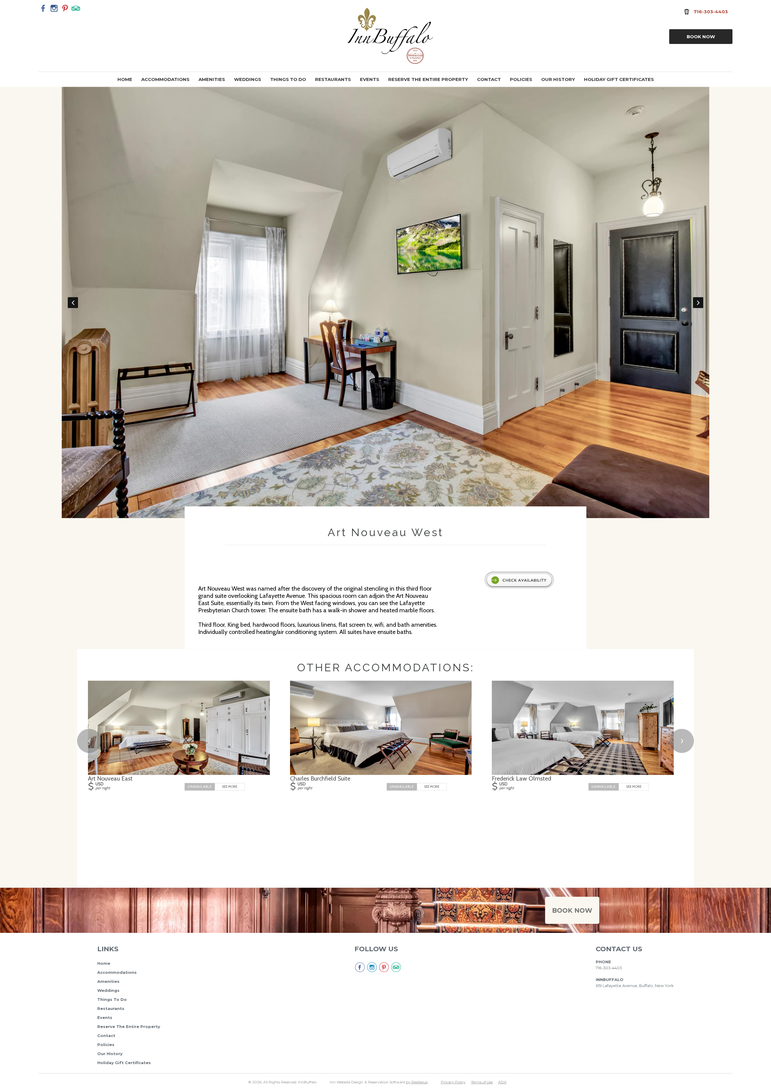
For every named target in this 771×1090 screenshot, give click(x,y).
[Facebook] (43, 8)
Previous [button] (73, 302)
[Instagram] (54, 8)
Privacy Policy (453, 1082)
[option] (386, 90)
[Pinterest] (65, 8)
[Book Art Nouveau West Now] (519, 587)
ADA (502, 1082)
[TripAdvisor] (76, 8)
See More (229, 786)
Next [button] (698, 302)
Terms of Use (482, 1082)
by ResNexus (417, 1082)
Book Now (701, 36)
